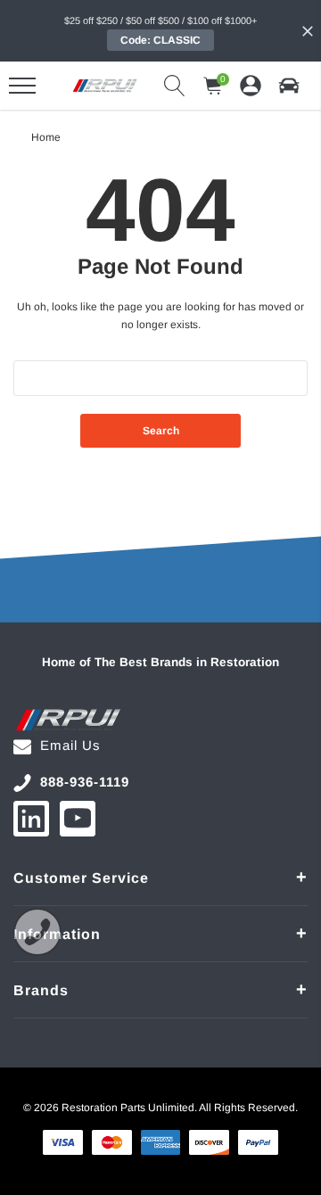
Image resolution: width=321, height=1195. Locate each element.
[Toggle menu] (22, 85)
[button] (289, 85)
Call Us (37, 932)
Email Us (70, 745)
